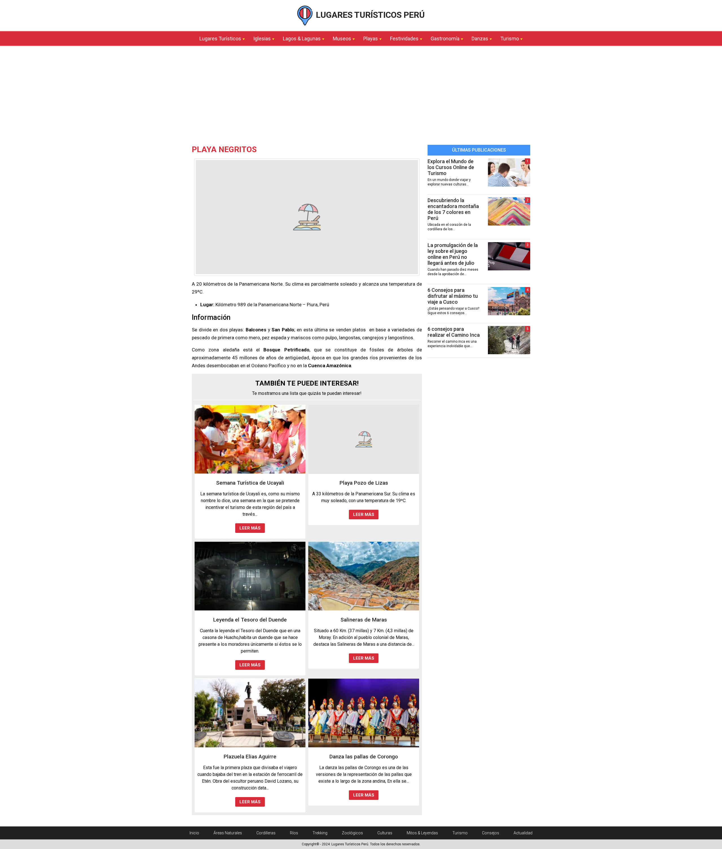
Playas (370, 38)
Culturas (384, 833)
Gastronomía (445, 38)
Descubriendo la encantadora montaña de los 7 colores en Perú (453, 209)
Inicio (194, 833)
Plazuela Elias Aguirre (250, 756)
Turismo (509, 38)
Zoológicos (352, 833)
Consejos (490, 833)
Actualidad (523, 833)
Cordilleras (266, 833)
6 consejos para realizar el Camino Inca (454, 332)
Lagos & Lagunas (302, 38)
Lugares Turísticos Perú (369, 15)
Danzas (480, 38)
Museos (342, 38)
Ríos (294, 833)
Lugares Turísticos (220, 38)
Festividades (404, 38)
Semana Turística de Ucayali (250, 483)
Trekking (319, 833)
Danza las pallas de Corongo (363, 756)
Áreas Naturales (227, 833)
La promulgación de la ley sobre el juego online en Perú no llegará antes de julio (453, 254)
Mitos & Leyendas (422, 833)
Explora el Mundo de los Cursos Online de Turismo (451, 167)
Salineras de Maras (363, 619)
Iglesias (262, 38)
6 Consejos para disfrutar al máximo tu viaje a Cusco (453, 296)
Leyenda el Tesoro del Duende (250, 619)
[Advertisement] (361, 96)
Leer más (250, 528)
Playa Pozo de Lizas (364, 483)
